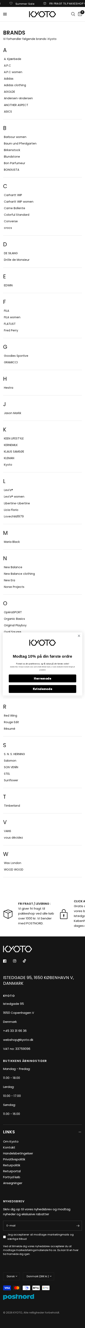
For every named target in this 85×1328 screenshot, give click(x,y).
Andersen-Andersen (18, 98)
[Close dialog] (79, 636)
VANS (7, 831)
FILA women (12, 317)
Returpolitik (11, 1165)
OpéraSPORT (13, 612)
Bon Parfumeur (14, 163)
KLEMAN (9, 458)
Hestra (8, 388)
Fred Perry (11, 330)
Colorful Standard (16, 215)
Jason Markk (12, 413)
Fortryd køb (11, 1177)
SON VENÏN (11, 767)
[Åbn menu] (5, 14)
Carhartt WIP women (18, 202)
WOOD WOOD (13, 870)
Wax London (12, 863)
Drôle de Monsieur (17, 260)
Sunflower (11, 780)
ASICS (8, 112)
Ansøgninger (12, 1183)
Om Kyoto (11, 1141)
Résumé (9, 729)
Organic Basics (14, 619)
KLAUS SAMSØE (14, 452)
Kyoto (8, 465)
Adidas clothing (15, 85)
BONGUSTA (11, 170)
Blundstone (12, 157)
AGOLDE (9, 92)
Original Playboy (15, 625)
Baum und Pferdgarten (20, 144)
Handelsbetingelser (18, 1153)
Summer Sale (19, 3)
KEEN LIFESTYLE (14, 438)
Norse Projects (14, 587)
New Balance (13, 567)
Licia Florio (11, 510)
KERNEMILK (11, 445)
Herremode (42, 678)
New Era (9, 580)
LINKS (9, 1132)
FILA (6, 311)
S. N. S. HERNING (14, 754)
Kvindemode (42, 689)
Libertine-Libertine (17, 503)
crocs (8, 228)
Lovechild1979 (14, 516)
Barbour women (15, 137)
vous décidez (13, 838)
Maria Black (12, 542)
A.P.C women (13, 72)
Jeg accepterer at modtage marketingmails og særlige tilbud (40, 1237)
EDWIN (8, 285)
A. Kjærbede (12, 59)
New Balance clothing (19, 574)
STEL (7, 774)
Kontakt (9, 1147)
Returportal (12, 1171)
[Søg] (73, 14)
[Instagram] (17, 961)
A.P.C (7, 66)
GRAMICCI (11, 362)
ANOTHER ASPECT (16, 105)
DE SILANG (11, 253)
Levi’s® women (14, 497)
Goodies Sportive (16, 356)
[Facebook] (7, 961)
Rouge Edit (11, 722)
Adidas (8, 79)
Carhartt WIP (13, 195)
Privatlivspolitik (14, 1159)
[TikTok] (27, 960)
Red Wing (10, 716)
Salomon (10, 761)
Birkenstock (12, 150)
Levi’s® (8, 490)
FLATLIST (10, 324)
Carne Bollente (14, 208)
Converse (11, 221)
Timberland (12, 806)
